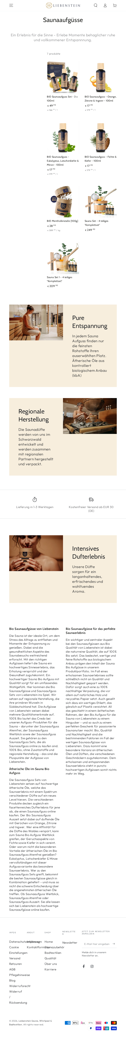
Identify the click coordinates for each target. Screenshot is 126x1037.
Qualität (50, 958)
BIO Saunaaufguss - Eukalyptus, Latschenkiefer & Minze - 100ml (63, 160)
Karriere (50, 969)
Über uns (51, 964)
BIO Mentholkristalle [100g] (62, 220)
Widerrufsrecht (20, 986)
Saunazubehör (55, 947)
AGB (12, 969)
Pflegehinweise (19, 975)
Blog (12, 980)
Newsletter (69, 942)
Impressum (34, 941)
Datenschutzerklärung (24, 941)
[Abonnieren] (114, 944)
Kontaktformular (38, 947)
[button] (95, 5)
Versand (14, 958)
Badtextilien (53, 953)
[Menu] (11, 5)
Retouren (15, 964)
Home (49, 941)
